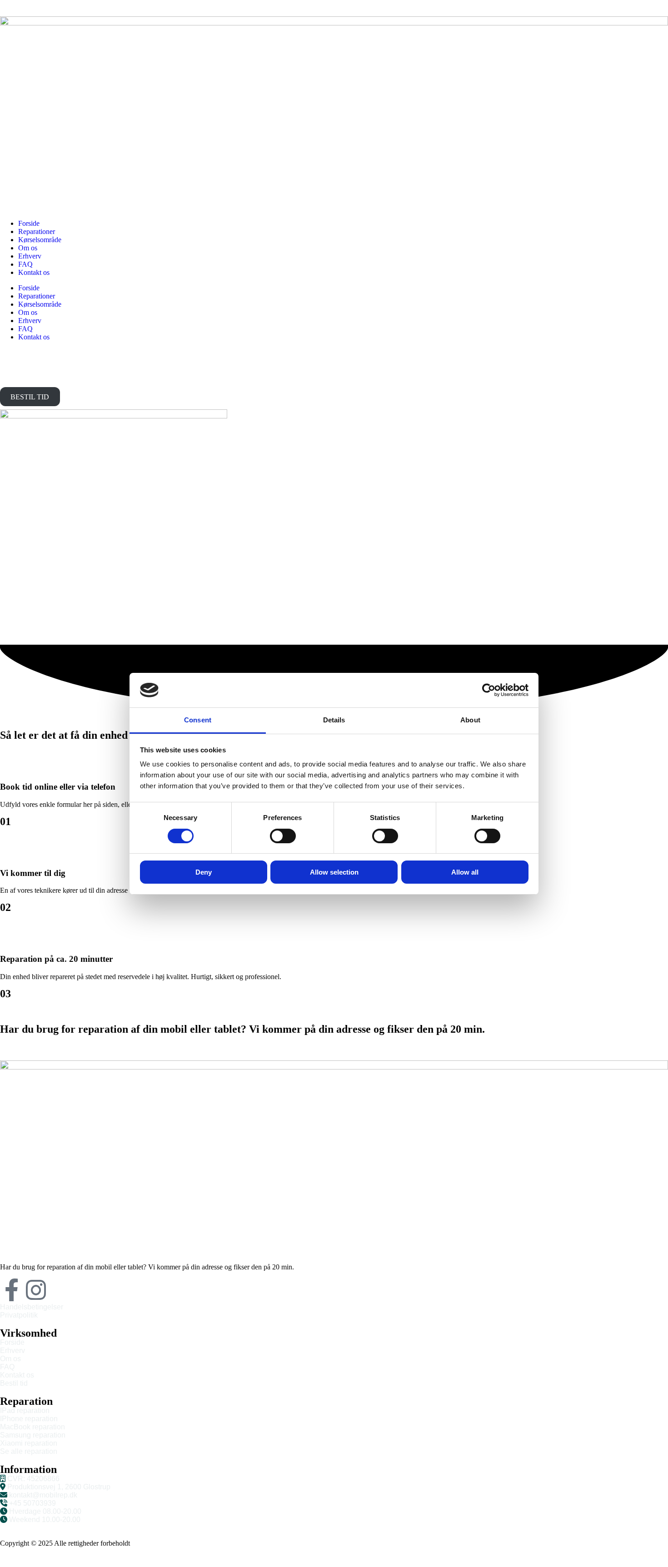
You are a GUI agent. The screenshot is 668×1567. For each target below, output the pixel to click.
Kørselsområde (39, 240)
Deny (203, 872)
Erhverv (29, 256)
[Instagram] (36, 1289)
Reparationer (36, 231)
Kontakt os (34, 272)
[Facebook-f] (11, 1289)
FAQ (25, 264)
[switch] (283, 836)
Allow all (465, 872)
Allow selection (334, 872)
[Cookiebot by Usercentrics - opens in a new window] (488, 690)
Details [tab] (334, 720)
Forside (29, 223)
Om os (27, 248)
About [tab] (470, 720)
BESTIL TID (29, 397)
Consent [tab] (197, 720)
